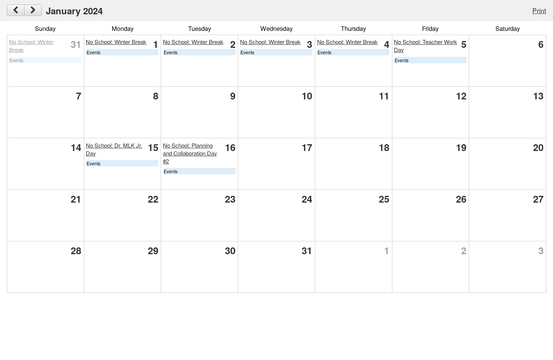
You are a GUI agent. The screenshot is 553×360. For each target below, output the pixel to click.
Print (539, 10)
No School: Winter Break (116, 42)
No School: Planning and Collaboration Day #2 (190, 153)
